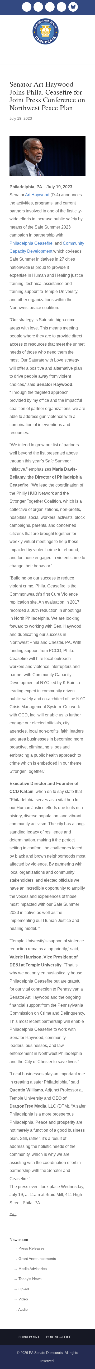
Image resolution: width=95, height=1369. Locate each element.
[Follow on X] (38, 7)
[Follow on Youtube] (61, 7)
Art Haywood (37, 195)
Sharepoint (28, 1336)
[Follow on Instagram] (50, 7)
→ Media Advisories (30, 1269)
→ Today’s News (27, 1279)
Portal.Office (58, 1336)
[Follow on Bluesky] (73, 7)
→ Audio (21, 1309)
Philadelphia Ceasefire (31, 243)
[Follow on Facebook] (26, 7)
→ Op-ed (21, 1289)
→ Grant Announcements (35, 1258)
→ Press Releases (29, 1248)
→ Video (21, 1299)
